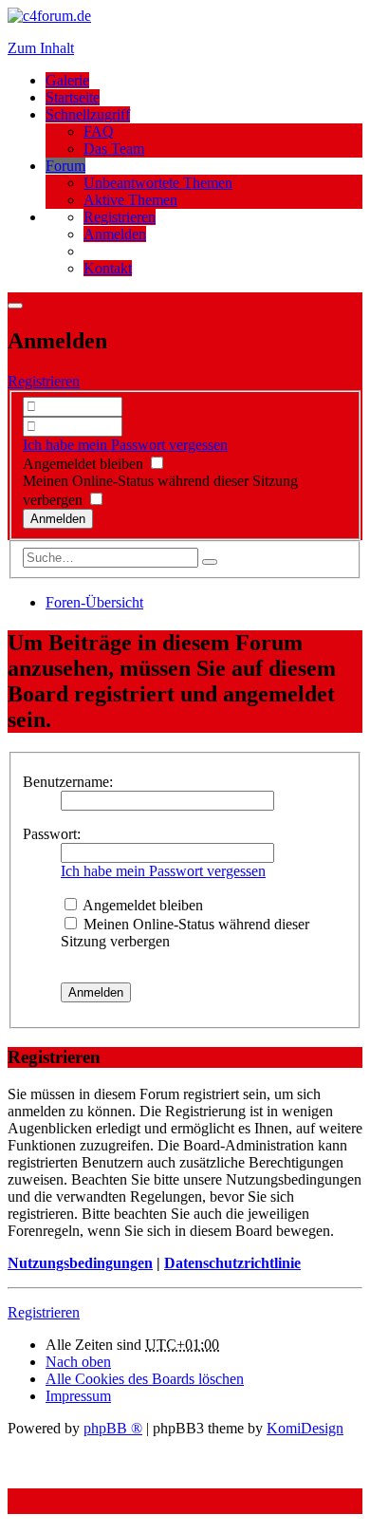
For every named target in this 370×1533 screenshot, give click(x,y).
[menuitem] (119, 217)
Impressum (78, 1396)
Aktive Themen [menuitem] (130, 200)
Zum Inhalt (41, 48)
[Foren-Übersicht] (49, 16)
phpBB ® (112, 1428)
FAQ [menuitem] (98, 131)
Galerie (67, 80)
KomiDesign (305, 1428)
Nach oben (78, 1362)
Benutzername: (68, 782)
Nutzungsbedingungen (80, 1263)
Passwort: (52, 834)
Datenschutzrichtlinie (232, 1263)
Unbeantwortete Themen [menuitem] (157, 183)
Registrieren (44, 381)
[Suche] (209, 562)
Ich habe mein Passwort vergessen (125, 445)
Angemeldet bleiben (85, 464)
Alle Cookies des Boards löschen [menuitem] (145, 1379)
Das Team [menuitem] (113, 148)
